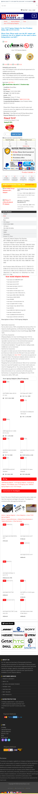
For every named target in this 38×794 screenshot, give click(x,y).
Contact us (26, 146)
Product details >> (28, 172)
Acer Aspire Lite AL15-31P (13, 284)
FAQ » (2, 708)
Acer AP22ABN (10, 299)
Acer (24, 21)
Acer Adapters (21, 515)
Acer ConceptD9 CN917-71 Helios (14, 303)
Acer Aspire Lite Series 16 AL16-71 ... (15, 286)
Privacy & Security (8, 678)
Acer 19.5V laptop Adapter (11, 23)
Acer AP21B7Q (10, 308)
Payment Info (7, 686)
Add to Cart (16, 134)
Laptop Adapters (6, 731)
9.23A (27, 99)
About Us (5, 681)
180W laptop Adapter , (7, 482)
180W (21, 99)
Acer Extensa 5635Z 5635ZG (13, 297)
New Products (7, 694)
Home (5, 21)
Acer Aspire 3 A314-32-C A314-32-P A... (15, 316)
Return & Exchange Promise (11, 684)
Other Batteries (17, 521)
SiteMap (3, 727)
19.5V (24, 99)
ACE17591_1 (11, 82)
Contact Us (20, 788)
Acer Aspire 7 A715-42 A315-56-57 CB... (16, 301)
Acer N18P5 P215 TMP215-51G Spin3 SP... (16, 310)
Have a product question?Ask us (13, 137)
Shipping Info (7, 689)
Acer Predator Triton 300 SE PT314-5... (15, 306)
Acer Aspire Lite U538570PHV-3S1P (15, 279)
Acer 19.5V (18, 355)
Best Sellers (6, 692)
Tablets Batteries (6, 521)
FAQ (28, 788)
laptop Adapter (15, 21)
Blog (2, 735)
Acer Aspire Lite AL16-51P (13, 282)
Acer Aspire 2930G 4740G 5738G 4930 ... (16, 295)
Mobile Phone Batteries (25, 519)
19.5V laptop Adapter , (20, 482)
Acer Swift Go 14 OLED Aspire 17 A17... (16, 290)
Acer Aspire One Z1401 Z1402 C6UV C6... (16, 292)
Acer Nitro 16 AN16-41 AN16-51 (14, 312)
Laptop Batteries (11, 519)
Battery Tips (4, 733)
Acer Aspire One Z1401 (12, 288)
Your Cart (25, 10)
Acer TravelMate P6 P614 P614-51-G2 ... (16, 314)
